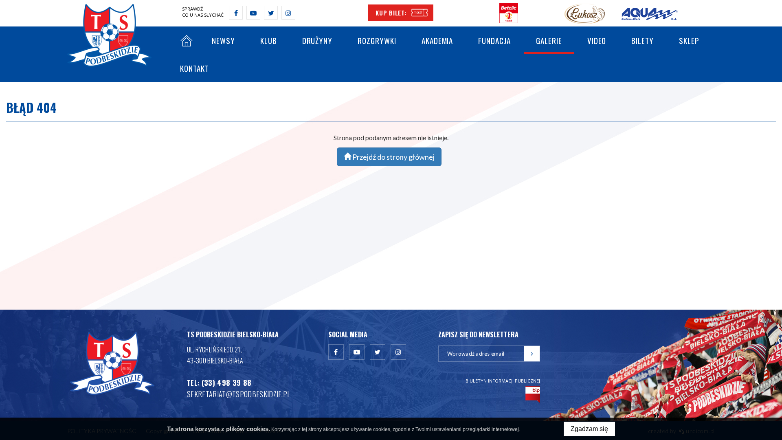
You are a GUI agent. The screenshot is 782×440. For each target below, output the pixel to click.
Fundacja (494, 40)
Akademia (437, 40)
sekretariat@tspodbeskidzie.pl (238, 394)
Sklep (689, 40)
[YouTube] (253, 13)
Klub (268, 40)
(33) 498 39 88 (226, 382)
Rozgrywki (377, 40)
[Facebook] (236, 13)
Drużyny (317, 40)
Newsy (223, 40)
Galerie (549, 40)
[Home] (186, 42)
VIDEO (596, 40)
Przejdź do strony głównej (393, 156)
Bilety (642, 40)
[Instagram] (288, 13)
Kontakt (194, 68)
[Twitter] (271, 13)
